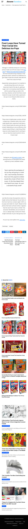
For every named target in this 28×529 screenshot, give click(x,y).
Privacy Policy (18, 521)
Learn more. (22, 219)
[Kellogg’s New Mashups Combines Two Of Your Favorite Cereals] (14, 387)
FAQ (24, 521)
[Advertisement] (14, 22)
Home (3, 5)
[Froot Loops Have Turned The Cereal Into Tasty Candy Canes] (14, 347)
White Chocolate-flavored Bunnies (16, 71)
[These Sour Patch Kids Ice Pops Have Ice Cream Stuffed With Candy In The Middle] (14, 440)
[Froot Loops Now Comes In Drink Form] (14, 309)
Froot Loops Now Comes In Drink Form (11, 317)
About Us (21, 523)
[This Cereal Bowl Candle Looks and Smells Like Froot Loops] (14, 289)
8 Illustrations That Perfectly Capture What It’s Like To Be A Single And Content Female (13, 422)
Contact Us (15, 525)
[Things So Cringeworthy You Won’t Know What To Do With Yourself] (14, 493)
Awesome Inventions (9, 521)
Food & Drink (8, 5)
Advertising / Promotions (12, 523)
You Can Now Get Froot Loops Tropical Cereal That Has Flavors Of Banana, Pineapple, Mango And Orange (14, 376)
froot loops (5, 226)
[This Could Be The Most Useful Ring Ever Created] (14, 467)
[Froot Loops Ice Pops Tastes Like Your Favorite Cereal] (14, 327)
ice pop (11, 226)
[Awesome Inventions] (14, 1)
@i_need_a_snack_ (17, 157)
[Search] (26, 1)
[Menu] (2, 1)
